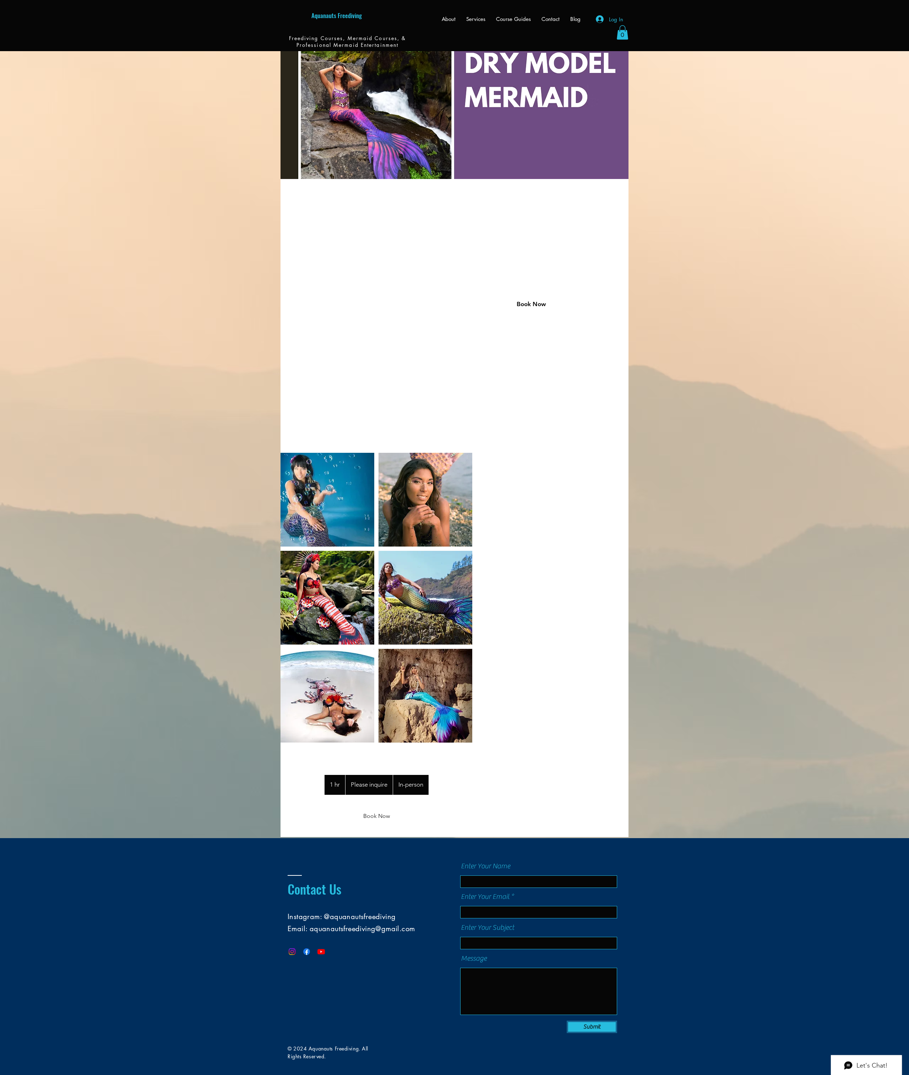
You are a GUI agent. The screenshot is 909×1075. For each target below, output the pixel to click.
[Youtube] (321, 951)
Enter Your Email (485, 896)
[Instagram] (292, 951)
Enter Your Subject (487, 927)
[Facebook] (306, 951)
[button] (622, 32)
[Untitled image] (327, 500)
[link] (376, 816)
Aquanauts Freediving (336, 15)
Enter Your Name (485, 866)
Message (474, 958)
